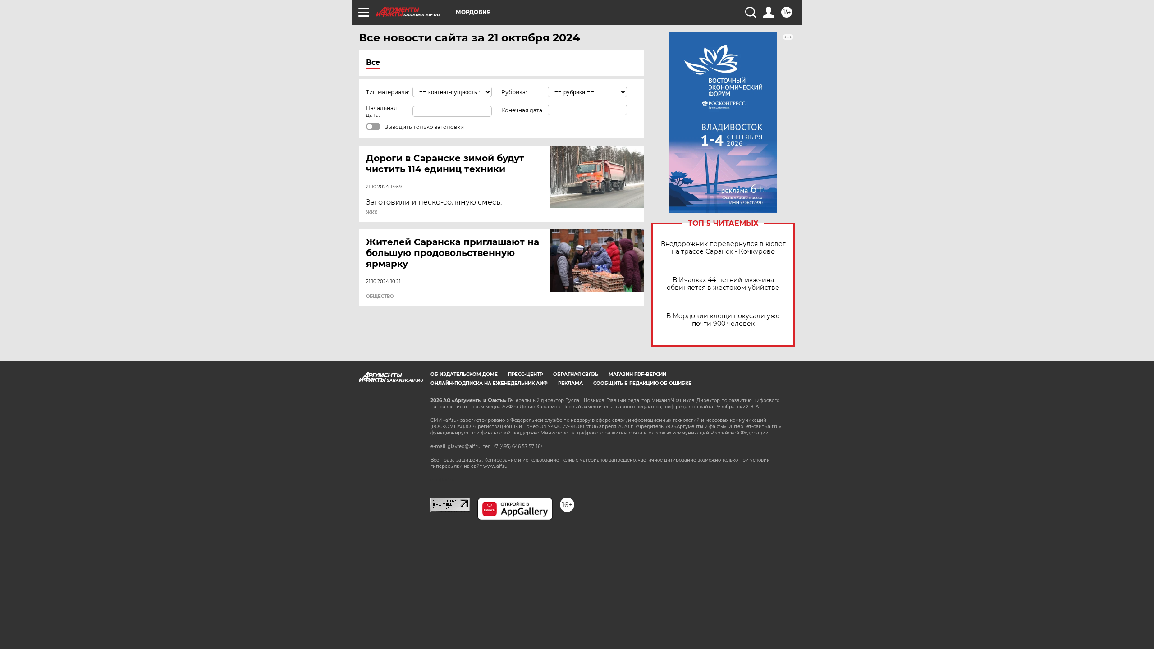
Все (373, 62)
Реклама (570, 383)
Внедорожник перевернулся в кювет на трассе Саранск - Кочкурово (723, 248)
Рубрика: (514, 92)
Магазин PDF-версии (637, 374)
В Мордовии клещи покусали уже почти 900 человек (723, 320)
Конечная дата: (522, 110)
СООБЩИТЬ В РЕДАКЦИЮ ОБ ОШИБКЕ (642, 383)
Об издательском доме (464, 374)
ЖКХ (371, 212)
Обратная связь (575, 374)
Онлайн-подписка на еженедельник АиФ (489, 383)
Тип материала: (387, 92)
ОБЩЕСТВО (380, 296)
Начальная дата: (381, 111)
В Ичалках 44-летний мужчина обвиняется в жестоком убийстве (723, 284)
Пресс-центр (525, 374)
